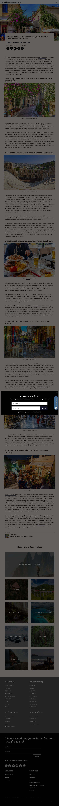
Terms (31, 412)
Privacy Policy (38, 412)
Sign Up (44, 408)
